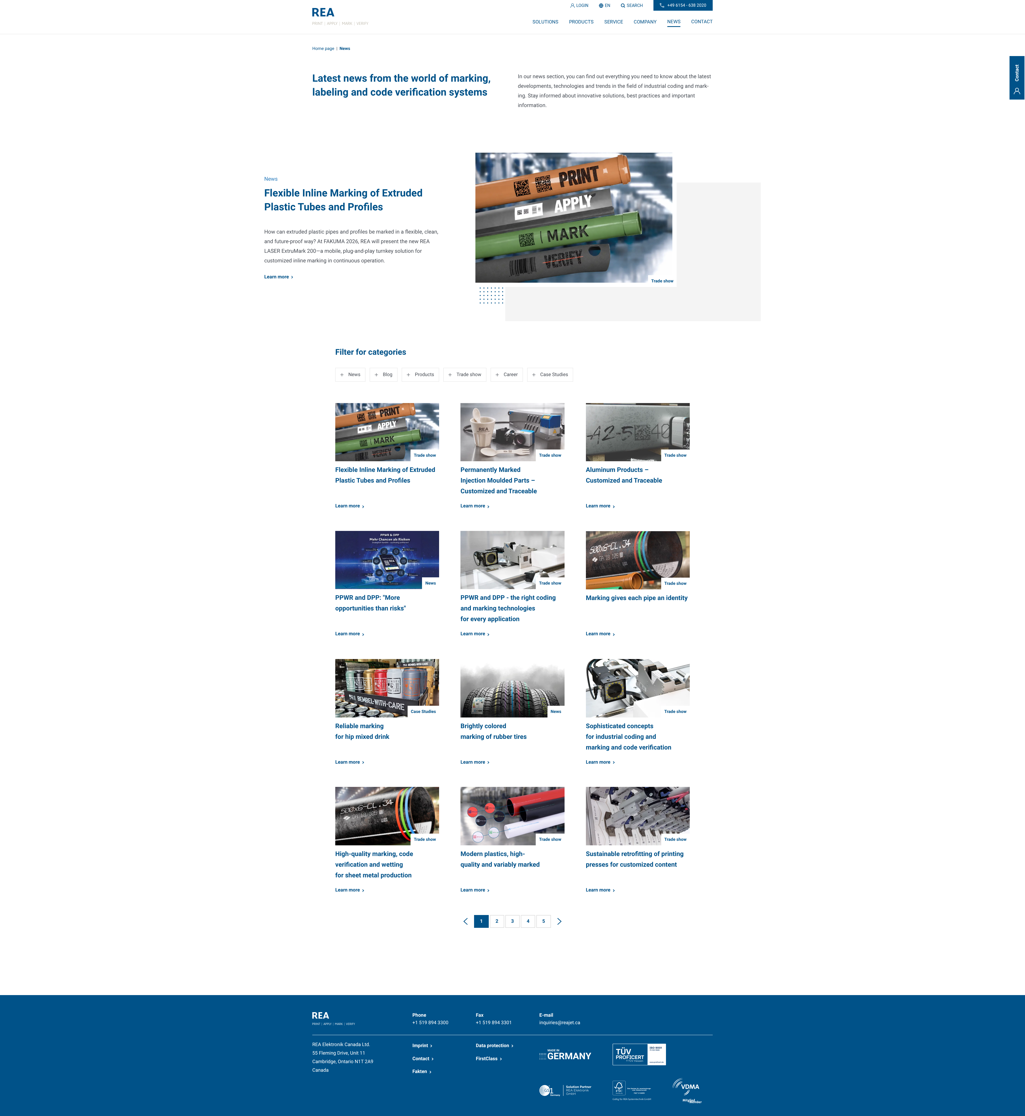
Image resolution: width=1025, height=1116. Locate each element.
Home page (323, 48)
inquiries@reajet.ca (559, 1023)
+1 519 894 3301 (494, 1023)
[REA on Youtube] (709, 1015)
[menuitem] (465, 921)
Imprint (420, 1045)
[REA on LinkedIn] (643, 1015)
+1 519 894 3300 (430, 1023)
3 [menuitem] (512, 921)
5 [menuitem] (543, 921)
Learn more (276, 277)
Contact (420, 1059)
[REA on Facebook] (656, 1015)
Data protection (492, 1045)
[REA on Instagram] (694, 1015)
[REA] (340, 17)
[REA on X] (669, 1015)
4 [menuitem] (528, 921)
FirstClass (487, 1059)
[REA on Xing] (682, 1015)
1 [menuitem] (481, 921)
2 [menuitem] (497, 921)
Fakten (419, 1071)
